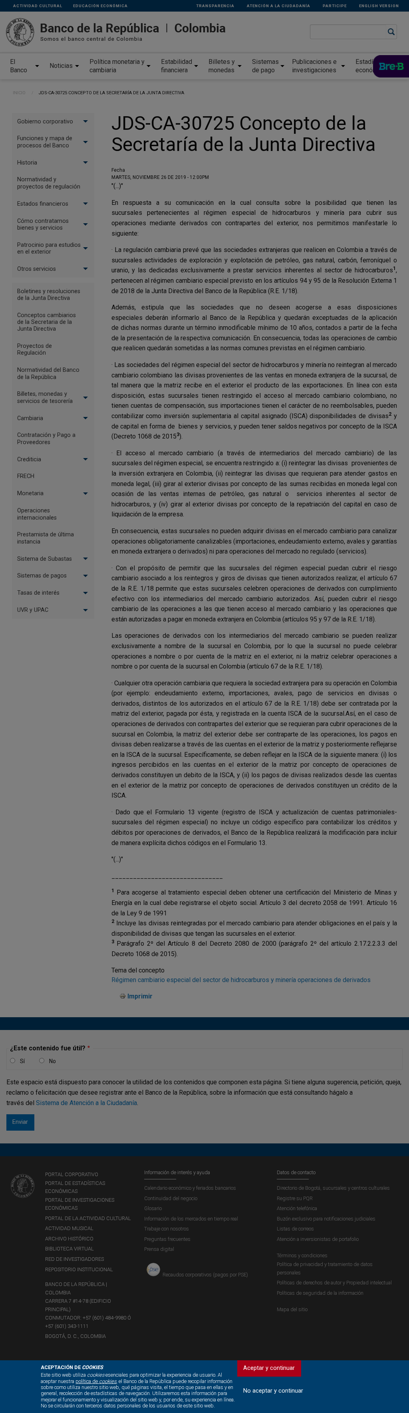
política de (95, 1381)
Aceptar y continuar (269, 1368)
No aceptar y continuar (273, 1390)
